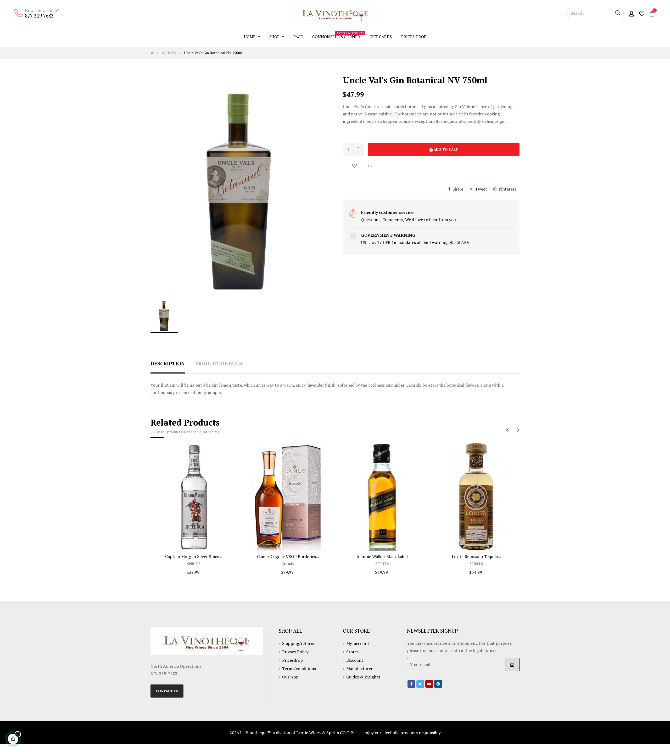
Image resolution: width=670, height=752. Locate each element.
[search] (617, 13)
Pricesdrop (292, 660)
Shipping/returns (298, 643)
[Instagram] (438, 684)
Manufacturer (359, 668)
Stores (352, 652)
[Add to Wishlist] (354, 165)
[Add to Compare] (369, 165)
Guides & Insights (363, 677)
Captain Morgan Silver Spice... (193, 556)
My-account (357, 643)
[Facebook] (411, 684)
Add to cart (445, 149)
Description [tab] (167, 363)
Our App (290, 677)
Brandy (288, 564)
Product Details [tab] (218, 363)
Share (458, 189)
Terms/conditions (299, 668)
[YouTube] (429, 684)
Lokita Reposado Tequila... (476, 556)
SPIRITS (194, 564)
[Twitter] (420, 684)
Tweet (481, 189)
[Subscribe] (512, 664)
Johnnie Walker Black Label (382, 556)
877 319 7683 (39, 15)
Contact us (167, 691)
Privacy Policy (295, 652)
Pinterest (507, 189)
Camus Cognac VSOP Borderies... (288, 556)
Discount (354, 660)
